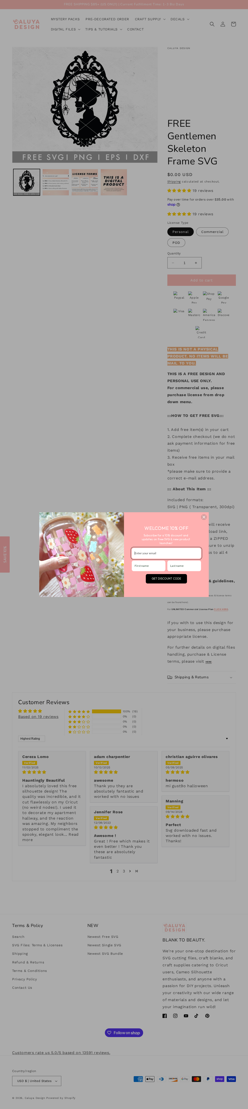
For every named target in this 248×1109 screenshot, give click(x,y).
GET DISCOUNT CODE (166, 578)
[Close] (204, 517)
